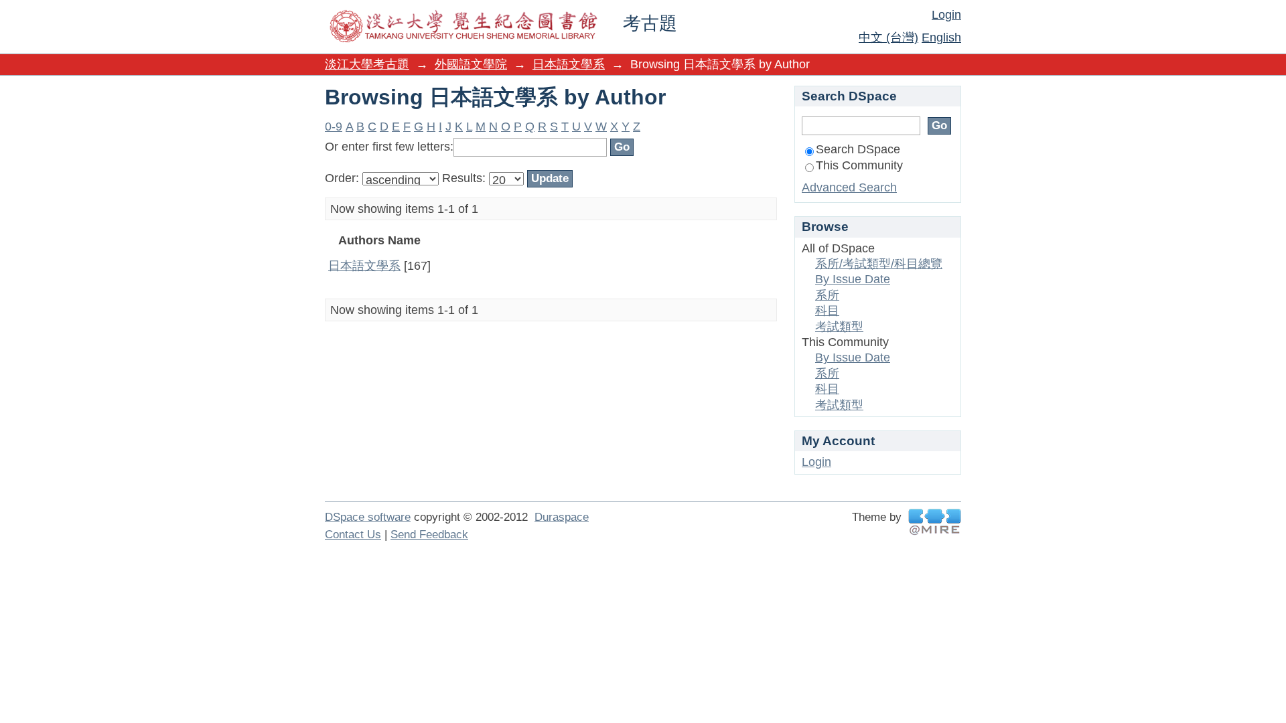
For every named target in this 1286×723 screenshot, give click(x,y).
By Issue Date (852, 279)
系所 (827, 295)
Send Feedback (429, 534)
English (941, 37)
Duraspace (561, 517)
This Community (859, 165)
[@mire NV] (934, 521)
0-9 (333, 126)
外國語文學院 (471, 64)
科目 (827, 310)
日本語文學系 (568, 64)
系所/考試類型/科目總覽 (878, 263)
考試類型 (839, 326)
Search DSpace (858, 149)
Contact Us (353, 534)
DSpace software (368, 517)
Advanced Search (849, 187)
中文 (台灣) (888, 37)
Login (946, 14)
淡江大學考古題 (367, 64)
